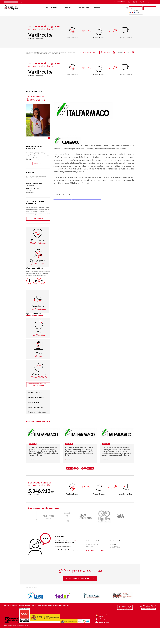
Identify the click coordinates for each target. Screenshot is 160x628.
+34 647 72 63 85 (119, 2)
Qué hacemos (67, 7)
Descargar (38, 163)
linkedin (143, 2)
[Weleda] (43, 517)
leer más (32, 460)
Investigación (44, 52)
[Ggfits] (98, 517)
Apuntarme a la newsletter (80, 578)
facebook (133, 2)
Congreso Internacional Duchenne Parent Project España (58, 2)
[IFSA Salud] (61, 517)
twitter (129, 2)
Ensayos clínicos (33, 402)
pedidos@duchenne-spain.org (64, 542)
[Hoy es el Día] (80, 516)
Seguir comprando (89, 52)
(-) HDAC (52, 53)
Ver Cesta (106, 52)
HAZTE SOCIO (149, 8)
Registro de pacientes (11, 2)
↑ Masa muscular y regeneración (41, 53)
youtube (140, 2)
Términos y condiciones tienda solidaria (24, 605)
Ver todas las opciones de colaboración (38, 384)
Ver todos (49, 138)
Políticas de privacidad (55, 605)
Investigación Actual (34, 392)
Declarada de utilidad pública (126, 607)
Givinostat (32, 443)
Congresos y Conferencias (37, 412)
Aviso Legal (7, 605)
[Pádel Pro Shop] (117, 517)
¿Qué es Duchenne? (51, 7)
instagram (136, 2)
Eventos (35, 2)
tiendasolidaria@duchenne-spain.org (66, 550)
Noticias (97, 7)
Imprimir (129, 52)
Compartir (120, 52)
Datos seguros (42, 605)
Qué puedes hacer (83, 7)
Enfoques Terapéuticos (36, 397)
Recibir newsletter (148, 609)
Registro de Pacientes (35, 407)
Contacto (82, 2)
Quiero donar (136, 8)
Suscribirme (38, 219)
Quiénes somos (25, 2)
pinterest (147, 2)
